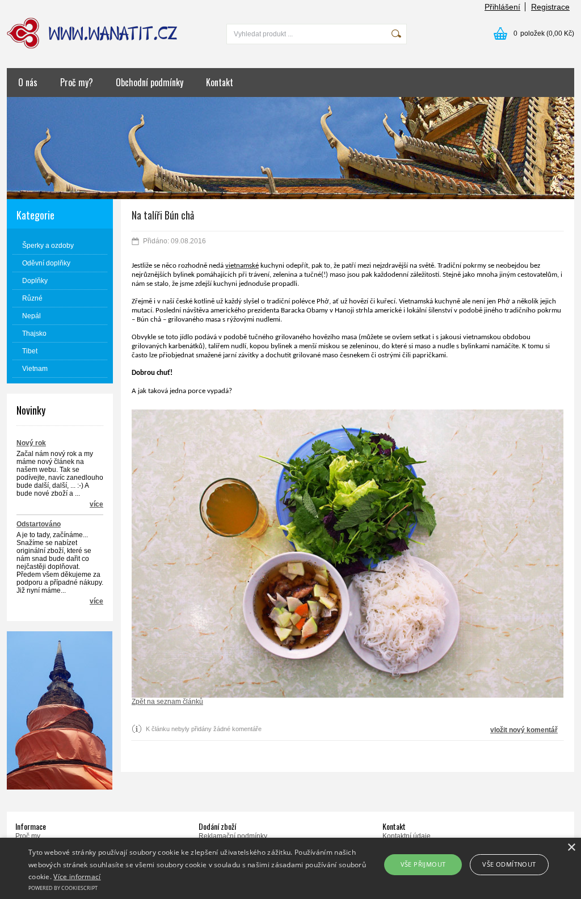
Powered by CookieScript (63, 888)
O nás (27, 82)
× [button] (571, 847)
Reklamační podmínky (233, 836)
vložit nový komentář (524, 730)
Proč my (27, 836)
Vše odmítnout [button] (509, 864)
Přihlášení (502, 6)
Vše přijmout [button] (423, 864)
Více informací (76, 876)
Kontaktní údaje (406, 836)
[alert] (290, 868)
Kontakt (219, 82)
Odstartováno (38, 524)
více (96, 504)
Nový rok (31, 443)
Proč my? (76, 82)
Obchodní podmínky (149, 82)
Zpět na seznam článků (167, 702)
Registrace (550, 6)
